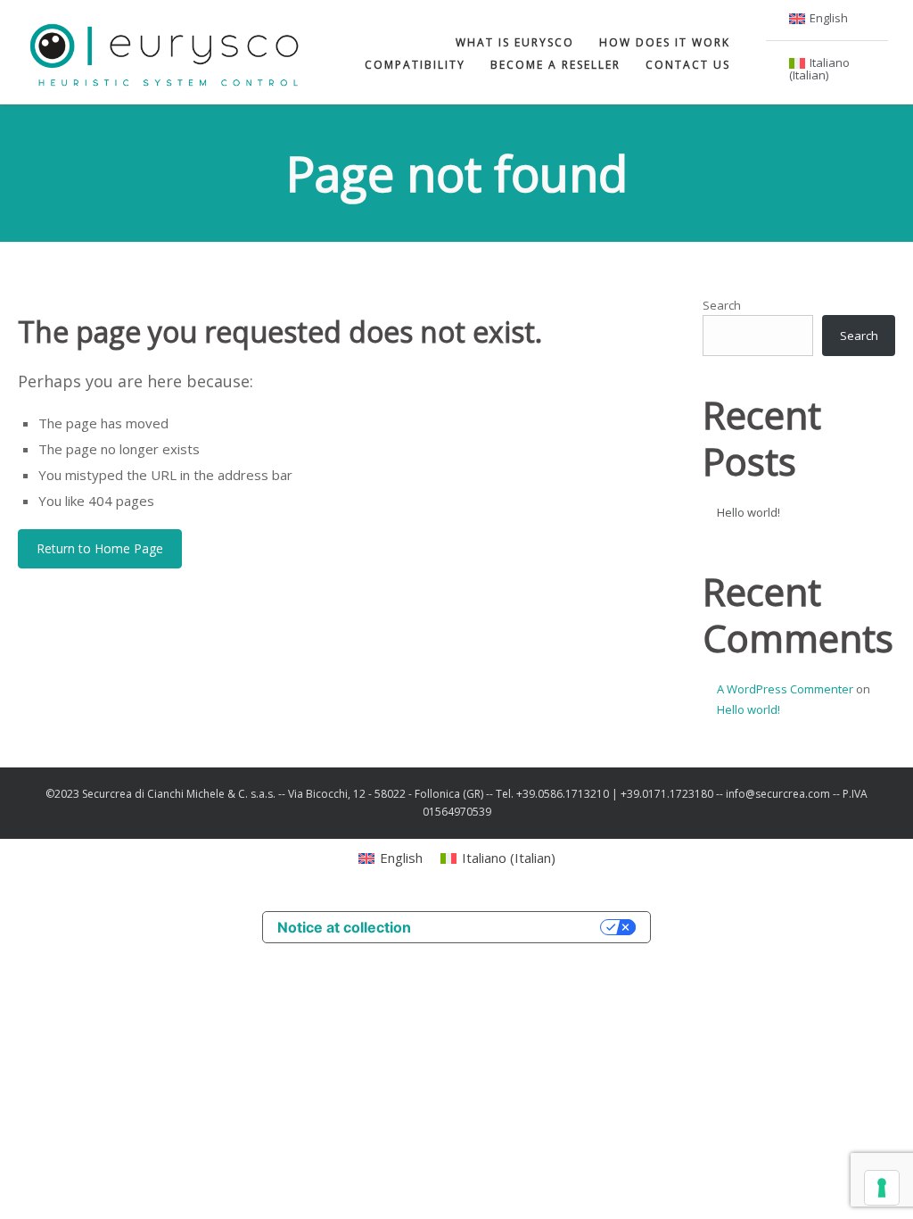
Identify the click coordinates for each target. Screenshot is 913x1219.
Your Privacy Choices (514, 927)
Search (722, 305)
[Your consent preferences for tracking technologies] (882, 1188)
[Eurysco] (164, 52)
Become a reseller (555, 64)
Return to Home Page (100, 548)
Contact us (688, 64)
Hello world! (748, 512)
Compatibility (415, 64)
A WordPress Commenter (785, 689)
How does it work (664, 42)
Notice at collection (344, 927)
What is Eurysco (515, 42)
